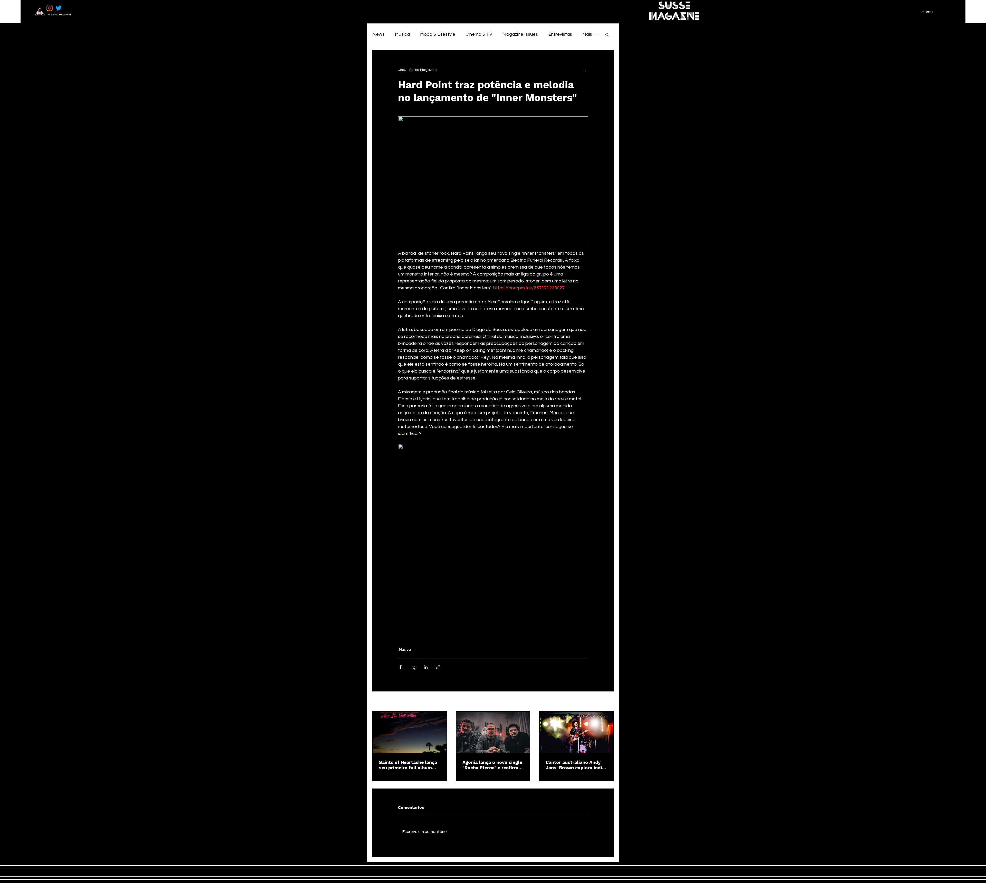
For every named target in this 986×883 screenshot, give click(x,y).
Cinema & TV (479, 34)
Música (402, 34)
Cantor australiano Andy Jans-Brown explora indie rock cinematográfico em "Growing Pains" (575, 764)
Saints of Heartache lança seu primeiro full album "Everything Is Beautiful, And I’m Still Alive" (408, 764)
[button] (607, 34)
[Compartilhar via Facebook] (400, 667)
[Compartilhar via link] (438, 667)
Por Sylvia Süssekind (58, 14)
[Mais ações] (585, 70)
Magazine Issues (520, 34)
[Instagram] (49, 8)
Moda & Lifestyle (437, 34)
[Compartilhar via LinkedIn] (425, 667)
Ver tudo (606, 702)
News (378, 34)
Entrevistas (560, 34)
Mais (587, 34)
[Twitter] (58, 8)
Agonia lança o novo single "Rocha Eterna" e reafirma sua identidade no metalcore (492, 764)
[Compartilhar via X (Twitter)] (413, 667)
